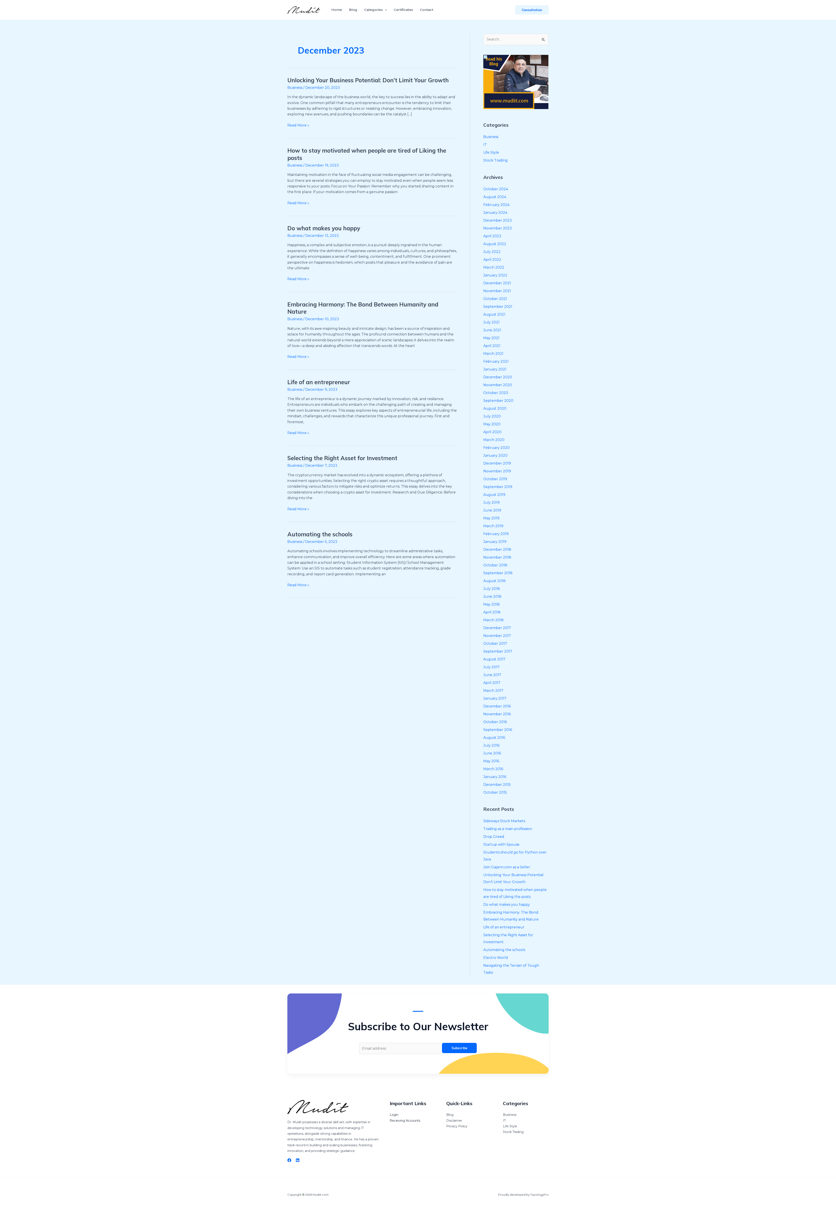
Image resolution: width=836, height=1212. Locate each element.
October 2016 (495, 722)
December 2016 (497, 706)
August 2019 (494, 495)
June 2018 (492, 596)
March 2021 (493, 354)
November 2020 (497, 385)
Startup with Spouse (501, 844)
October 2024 (495, 189)
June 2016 (492, 753)
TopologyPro (539, 1194)
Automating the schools (319, 534)
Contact (426, 10)
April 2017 (491, 683)
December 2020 (497, 377)
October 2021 (495, 299)
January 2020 (495, 455)
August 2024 (494, 197)
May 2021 (491, 338)
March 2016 (493, 769)
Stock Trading (495, 160)
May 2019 (491, 518)
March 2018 (493, 620)
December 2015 (497, 785)
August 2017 (494, 659)
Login (394, 1115)
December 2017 (497, 628)
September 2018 (497, 573)
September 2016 (497, 730)
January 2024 (495, 212)
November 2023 (497, 228)
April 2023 (492, 236)
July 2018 (491, 589)
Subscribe (459, 1048)
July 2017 (491, 667)
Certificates (403, 10)
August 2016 (494, 738)
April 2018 (492, 612)
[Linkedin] (298, 1160)
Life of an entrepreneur (318, 382)
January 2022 (495, 275)
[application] (385, 9)
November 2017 (497, 636)
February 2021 (496, 361)
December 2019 (497, 463)
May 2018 (491, 604)
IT (485, 145)
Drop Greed (493, 837)
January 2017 (494, 698)
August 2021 (494, 314)
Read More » (298, 125)
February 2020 (496, 448)
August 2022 (494, 244)
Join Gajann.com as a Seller (506, 867)
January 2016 (494, 777)
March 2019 (493, 526)
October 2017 (495, 643)
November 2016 (497, 714)
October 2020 (495, 393)
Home (336, 10)
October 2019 (495, 479)
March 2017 (493, 690)
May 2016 (491, 761)
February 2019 (496, 534)
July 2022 (492, 252)
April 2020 (492, 432)
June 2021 (492, 330)
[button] (532, 10)
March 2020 (493, 440)
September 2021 (497, 307)
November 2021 (497, 291)
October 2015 (495, 792)
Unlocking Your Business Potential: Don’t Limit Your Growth (368, 80)
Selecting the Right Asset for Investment (342, 458)
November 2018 (497, 557)
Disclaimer (454, 1121)
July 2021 (491, 322)
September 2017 (497, 651)
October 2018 (495, 565)
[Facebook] (289, 1160)
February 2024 (496, 205)
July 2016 (491, 745)
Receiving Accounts (405, 1121)
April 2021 (491, 346)
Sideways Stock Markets (504, 821)
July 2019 (491, 502)
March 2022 (493, 267)
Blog (353, 10)
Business (294, 88)
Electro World (495, 958)
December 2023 (497, 220)
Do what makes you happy (323, 228)
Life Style (491, 152)
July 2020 (492, 416)
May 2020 (492, 424)
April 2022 (492, 260)
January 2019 (494, 542)
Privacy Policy (456, 1126)
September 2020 (498, 401)
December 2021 (497, 283)
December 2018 (497, 549)
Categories (373, 10)
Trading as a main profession (507, 829)
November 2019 (497, 471)
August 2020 (494, 408)
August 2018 (494, 581)
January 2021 (494, 369)
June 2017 (492, 675)
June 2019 (492, 510)
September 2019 (497, 487)
